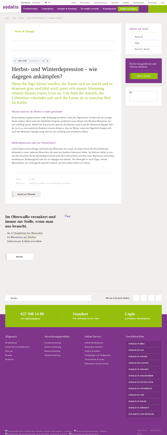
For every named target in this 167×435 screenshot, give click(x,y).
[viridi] (157, 9)
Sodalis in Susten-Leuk (141, 382)
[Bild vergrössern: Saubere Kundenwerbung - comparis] (90, 431)
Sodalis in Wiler (137, 401)
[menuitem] (25, 2)
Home (7, 18)
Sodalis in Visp (136, 395)
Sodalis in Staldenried (141, 376)
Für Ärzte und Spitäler (141, 414)
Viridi (14, 18)
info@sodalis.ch (32, 318)
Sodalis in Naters (138, 357)
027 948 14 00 (32, 314)
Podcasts (21, 18)
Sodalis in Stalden (139, 369)
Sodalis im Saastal (139, 363)
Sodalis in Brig (137, 344)
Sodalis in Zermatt (139, 408)
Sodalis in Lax (136, 350)
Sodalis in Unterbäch (140, 389)
